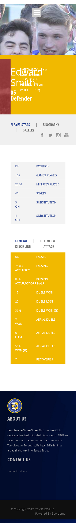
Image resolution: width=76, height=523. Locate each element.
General (21, 241)
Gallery (28, 130)
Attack (48, 246)
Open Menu (36, 12)
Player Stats (20, 124)
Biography (51, 124)
